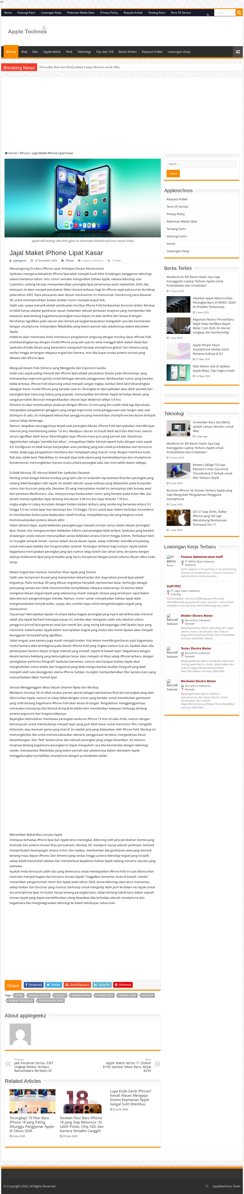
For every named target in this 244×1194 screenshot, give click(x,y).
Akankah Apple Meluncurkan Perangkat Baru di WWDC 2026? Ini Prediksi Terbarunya (214, 302)
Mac (35, 52)
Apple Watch (52, 52)
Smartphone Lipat (51, 1000)
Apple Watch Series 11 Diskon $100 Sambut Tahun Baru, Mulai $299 (127, 1065)
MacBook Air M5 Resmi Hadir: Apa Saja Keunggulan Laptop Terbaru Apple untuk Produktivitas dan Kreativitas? (195, 281)
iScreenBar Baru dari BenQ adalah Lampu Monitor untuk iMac (79, 67)
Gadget (60, 995)
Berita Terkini (128, 52)
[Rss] (208, 15)
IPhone (11, 52)
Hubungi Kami (26, 12)
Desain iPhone (39, 995)
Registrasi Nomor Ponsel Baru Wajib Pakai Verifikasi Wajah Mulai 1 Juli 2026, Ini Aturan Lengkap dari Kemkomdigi (213, 326)
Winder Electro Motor (197, 615)
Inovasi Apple (81, 995)
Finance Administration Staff (202, 557)
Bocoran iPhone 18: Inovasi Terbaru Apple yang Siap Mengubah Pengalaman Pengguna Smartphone (199, 495)
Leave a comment (92, 260)
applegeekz (19, 260)
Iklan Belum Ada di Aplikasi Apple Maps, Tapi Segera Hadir (214, 368)
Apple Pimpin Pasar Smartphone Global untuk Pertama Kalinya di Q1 (211, 349)
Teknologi (84, 52)
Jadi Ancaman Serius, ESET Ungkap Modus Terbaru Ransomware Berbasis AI (33, 1065)
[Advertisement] (122, 115)
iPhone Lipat (127, 995)
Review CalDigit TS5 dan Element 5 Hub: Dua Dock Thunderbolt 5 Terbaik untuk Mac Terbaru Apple (212, 471)
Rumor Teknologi (21, 1000)
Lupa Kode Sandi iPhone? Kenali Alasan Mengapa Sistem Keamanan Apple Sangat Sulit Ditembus (130, 1097)
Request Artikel (133, 12)
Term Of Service (181, 12)
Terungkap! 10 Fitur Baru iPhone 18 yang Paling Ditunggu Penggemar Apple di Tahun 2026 (32, 1124)
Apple (19, 995)
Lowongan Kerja (51, 12)
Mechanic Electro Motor (198, 681)
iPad (24, 52)
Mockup (147, 995)
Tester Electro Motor (196, 648)
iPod (69, 52)
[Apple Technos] (27, 30)
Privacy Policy (109, 12)
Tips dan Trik (104, 52)
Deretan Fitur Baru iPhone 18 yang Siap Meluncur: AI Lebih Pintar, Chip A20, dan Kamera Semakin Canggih (82, 1124)
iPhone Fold (105, 995)
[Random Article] (238, 51)
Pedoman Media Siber (81, 12)
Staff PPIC (174, 586)
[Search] (239, 12)
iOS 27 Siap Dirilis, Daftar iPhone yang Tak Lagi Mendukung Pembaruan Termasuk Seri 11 (210, 518)
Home (8, 12)
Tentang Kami (156, 12)
